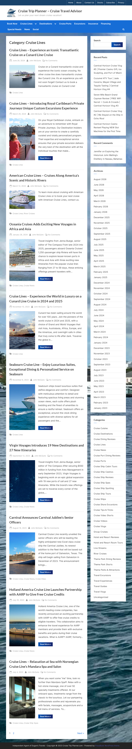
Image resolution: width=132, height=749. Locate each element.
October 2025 (101, 228)
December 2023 (102, 348)
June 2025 (99, 250)
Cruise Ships (40, 579)
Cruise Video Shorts (103, 515)
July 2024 (99, 310)
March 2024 (100, 332)
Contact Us (89, 3)
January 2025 (100, 277)
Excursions (79, 23)
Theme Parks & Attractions (107, 570)
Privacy (121, 3)
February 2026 (101, 206)
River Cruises (29, 213)
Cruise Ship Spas (31, 723)
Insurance (93, 23)
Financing (106, 23)
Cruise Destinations (103, 433)
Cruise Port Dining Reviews (107, 455)
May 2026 (99, 190)
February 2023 (101, 402)
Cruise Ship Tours (102, 493)
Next (79, 733)
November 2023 (102, 353)
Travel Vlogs (100, 591)
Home (70, 3)
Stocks (100, 3)
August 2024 (100, 304)
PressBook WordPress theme (107, 746)
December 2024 (102, 282)
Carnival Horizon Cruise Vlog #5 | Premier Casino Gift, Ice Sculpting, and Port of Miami (108, 69)
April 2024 (99, 326)
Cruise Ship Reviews (103, 477)
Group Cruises (101, 531)
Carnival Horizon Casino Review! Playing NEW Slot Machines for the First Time (107, 128)
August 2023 (100, 370)
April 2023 (99, 391)
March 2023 (100, 397)
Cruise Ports (65, 23)
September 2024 (102, 299)
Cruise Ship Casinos (103, 472)
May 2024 (99, 321)
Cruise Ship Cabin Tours (105, 466)
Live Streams (100, 548)
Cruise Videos (100, 521)
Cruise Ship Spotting (104, 488)
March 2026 (100, 201)
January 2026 (100, 212)
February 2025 (101, 272)
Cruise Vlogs (100, 526)
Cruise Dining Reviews (104, 439)
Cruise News (29, 285)
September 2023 (102, 364)
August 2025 (100, 239)
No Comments (51, 60)
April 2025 (99, 261)
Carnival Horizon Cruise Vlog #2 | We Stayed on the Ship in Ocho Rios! (108, 115)
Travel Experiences (103, 581)
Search (97, 40)
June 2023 (99, 380)
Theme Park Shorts (103, 564)
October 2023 (101, 359)
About (78, 3)
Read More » (46, 158)
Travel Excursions (102, 575)
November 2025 (102, 223)
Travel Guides (100, 586)
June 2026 (99, 184)
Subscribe (110, 3)
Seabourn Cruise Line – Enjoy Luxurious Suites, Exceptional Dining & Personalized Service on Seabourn (42, 369)
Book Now (12, 23)
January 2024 (100, 342)
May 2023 (99, 386)
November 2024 (102, 288)
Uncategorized (101, 597)
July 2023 (99, 375)
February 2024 (101, 337)
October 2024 (101, 293)
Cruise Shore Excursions (105, 504)
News (27, 29)
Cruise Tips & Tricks (103, 510)
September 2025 (102, 233)
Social (36, 29)
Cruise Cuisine (101, 428)
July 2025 (99, 244)
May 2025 (99, 255)
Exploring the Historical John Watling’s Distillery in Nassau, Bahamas (108, 155)
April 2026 (99, 195)
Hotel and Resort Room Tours (108, 542)
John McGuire (35, 60)
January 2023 (100, 408)
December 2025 (102, 217)
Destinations (45, 23)
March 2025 (100, 266)
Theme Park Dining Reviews (107, 559)
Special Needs (14, 29)
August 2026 (100, 179)
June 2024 (99, 315)
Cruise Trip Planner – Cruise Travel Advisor (50, 11)
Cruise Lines (26, 23)
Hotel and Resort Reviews (106, 537)
